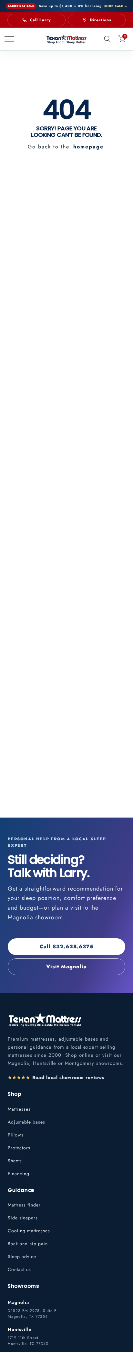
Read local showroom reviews (56, 1077)
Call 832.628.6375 (67, 946)
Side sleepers (23, 1218)
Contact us (19, 1269)
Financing (18, 1173)
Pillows (16, 1135)
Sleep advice (22, 1256)
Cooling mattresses (29, 1230)
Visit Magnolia (66, 966)
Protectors (19, 1148)
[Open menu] (12, 39)
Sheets (15, 1160)
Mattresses (19, 1109)
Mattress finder (24, 1205)
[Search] (107, 39)
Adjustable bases (26, 1122)
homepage (88, 146)
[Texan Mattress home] (45, 1019)
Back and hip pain (28, 1243)
